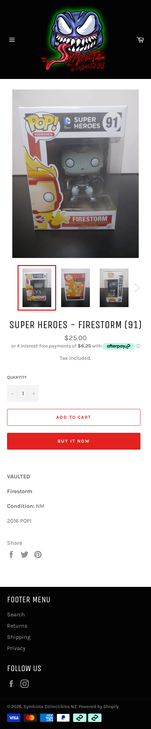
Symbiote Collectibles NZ (50, 706)
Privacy (16, 648)
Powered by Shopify (99, 706)
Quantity (17, 377)
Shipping (19, 637)
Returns (17, 625)
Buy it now (74, 441)
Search (16, 614)
